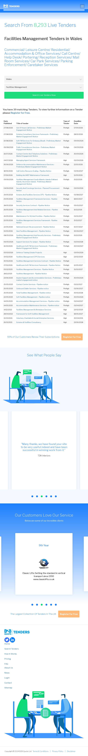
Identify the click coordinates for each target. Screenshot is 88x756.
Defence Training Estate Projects (29, 252)
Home (7, 644)
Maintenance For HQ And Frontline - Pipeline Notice (35, 216)
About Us (8, 668)
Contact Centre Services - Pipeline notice (32, 284)
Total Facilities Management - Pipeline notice (33, 293)
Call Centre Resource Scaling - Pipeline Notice (33, 171)
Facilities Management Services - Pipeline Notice (35, 269)
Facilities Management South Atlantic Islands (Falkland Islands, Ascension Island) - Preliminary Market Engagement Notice (37, 181)
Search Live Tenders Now (44, 95)
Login (7, 678)
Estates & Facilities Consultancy (28, 322)
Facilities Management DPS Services (30, 257)
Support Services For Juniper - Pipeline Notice (33, 242)
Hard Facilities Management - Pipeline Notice (33, 231)
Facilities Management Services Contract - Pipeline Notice (38, 261)
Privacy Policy (57, 751)
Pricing (7, 659)
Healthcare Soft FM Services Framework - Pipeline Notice (38, 265)
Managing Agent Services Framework (30, 160)
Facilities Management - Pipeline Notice (31, 274)
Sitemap (8, 688)
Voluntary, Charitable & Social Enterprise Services (35, 318)
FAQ (6, 664)
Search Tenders (11, 649)
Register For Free (72, 337)
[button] (32, 496)
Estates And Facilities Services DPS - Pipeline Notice (36, 195)
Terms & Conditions (40, 751)
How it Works (10, 654)
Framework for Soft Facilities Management (32, 314)
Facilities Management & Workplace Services (33, 310)
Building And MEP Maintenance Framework (32, 175)
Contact (8, 683)
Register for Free (20, 112)
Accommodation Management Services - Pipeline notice (37, 301)
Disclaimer (71, 751)
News (7, 673)
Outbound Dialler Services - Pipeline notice (32, 289)
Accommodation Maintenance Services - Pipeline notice (37, 305)
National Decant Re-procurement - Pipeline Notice (35, 227)
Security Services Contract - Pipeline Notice (33, 205)
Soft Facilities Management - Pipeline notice (33, 297)
